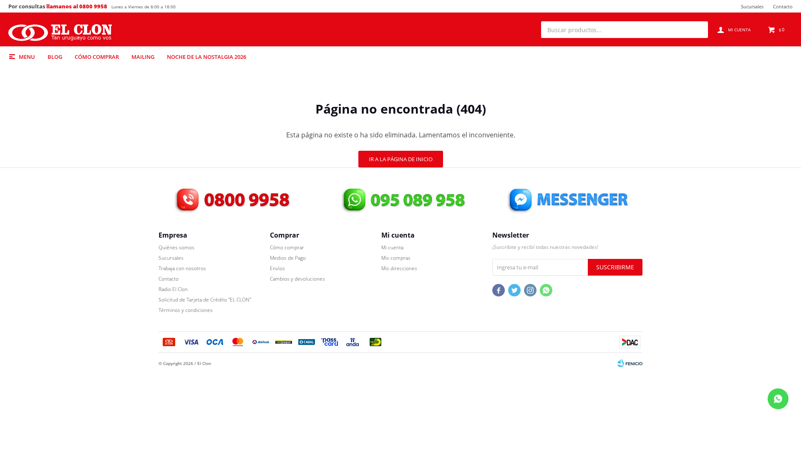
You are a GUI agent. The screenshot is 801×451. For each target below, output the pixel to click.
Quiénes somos (176, 247)
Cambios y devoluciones (297, 278)
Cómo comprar (97, 57)
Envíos (277, 268)
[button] (697, 29)
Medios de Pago (288, 257)
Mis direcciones (399, 268)
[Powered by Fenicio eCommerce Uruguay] (629, 363)
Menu (27, 57)
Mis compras (396, 257)
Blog (55, 57)
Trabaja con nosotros (182, 268)
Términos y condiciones (186, 310)
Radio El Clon (173, 289)
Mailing (142, 57)
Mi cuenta (392, 247)
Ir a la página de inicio (401, 159)
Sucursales (752, 6)
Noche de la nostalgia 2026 (206, 57)
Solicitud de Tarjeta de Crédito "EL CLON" (205, 299)
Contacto (783, 6)
